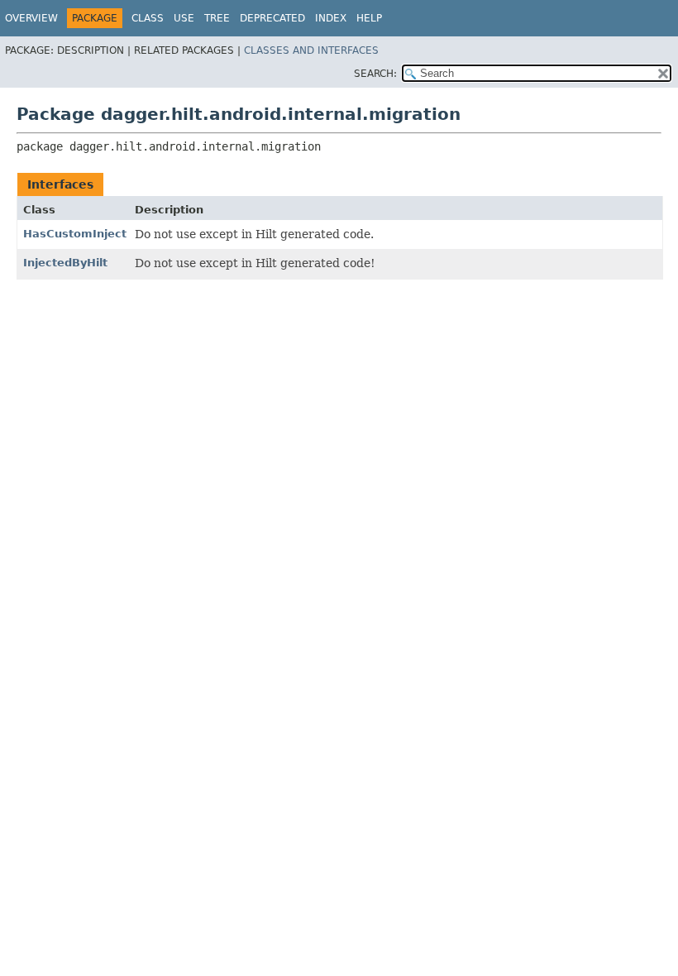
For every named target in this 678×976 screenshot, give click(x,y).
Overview (31, 18)
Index (330, 18)
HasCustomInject (75, 233)
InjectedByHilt (65, 262)
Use (184, 18)
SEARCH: (375, 73)
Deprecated (272, 18)
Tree (217, 18)
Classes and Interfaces (311, 50)
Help (369, 18)
